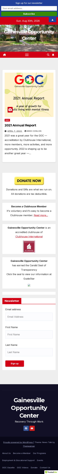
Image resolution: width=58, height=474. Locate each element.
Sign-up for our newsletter (29, 3)
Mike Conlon (34, 131)
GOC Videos (22, 467)
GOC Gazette (8, 467)
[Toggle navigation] (27, 55)
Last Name (11, 344)
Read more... (41, 215)
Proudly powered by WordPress (18, 442)
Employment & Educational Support (18, 460)
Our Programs (39, 453)
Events (40, 460)
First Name (11, 327)
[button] (48, 54)
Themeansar (29, 446)
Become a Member (22, 453)
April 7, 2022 (14, 131)
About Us (6, 453)
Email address (13, 309)
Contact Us (45, 467)
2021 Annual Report (20, 125)
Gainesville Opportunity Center (29, 407)
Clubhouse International (29, 236)
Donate (34, 467)
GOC (7, 120)
